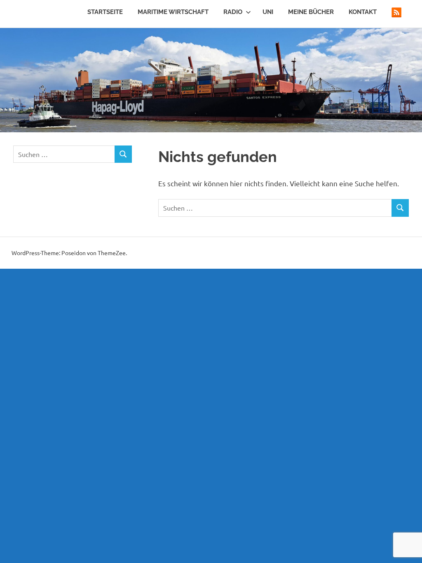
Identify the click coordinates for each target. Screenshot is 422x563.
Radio (232, 12)
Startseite (105, 12)
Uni (268, 12)
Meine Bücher (311, 12)
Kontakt (363, 12)
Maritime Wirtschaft (173, 12)
